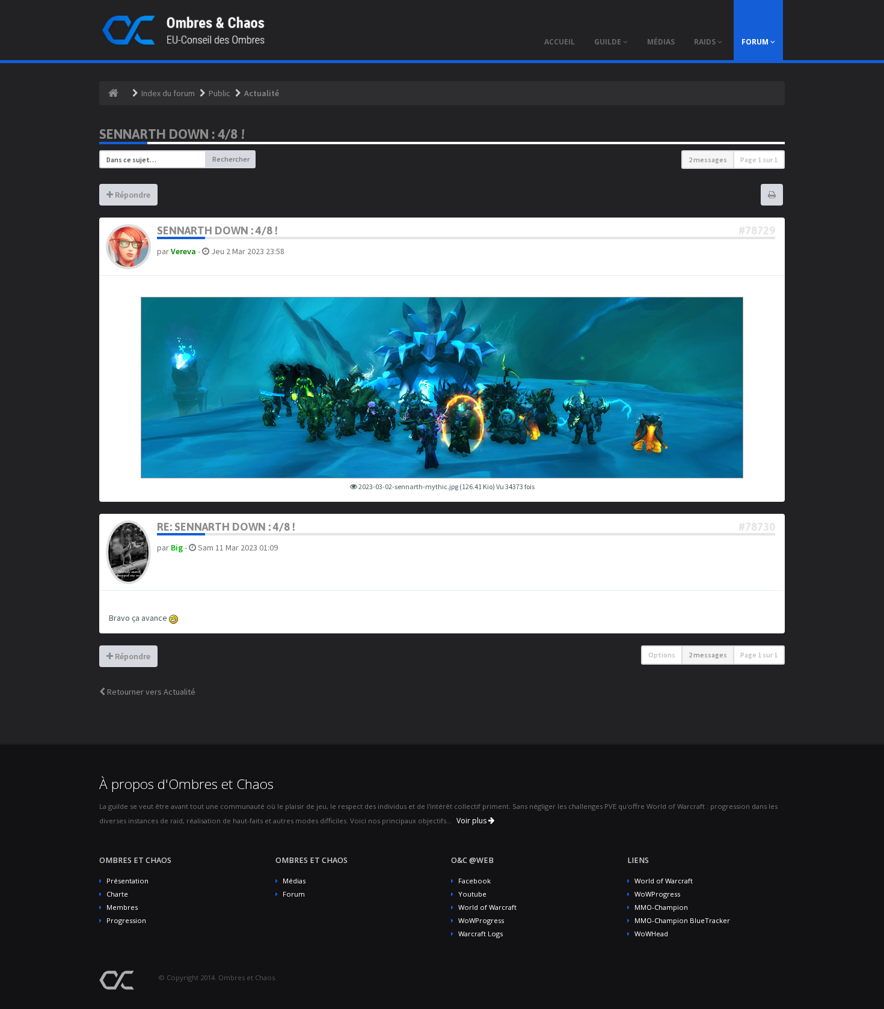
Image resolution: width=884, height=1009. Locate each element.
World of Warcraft (487, 907)
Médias (294, 880)
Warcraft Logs (480, 933)
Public (219, 93)
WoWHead (651, 933)
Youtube (472, 893)
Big (177, 547)
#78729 (756, 230)
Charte (117, 893)
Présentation (127, 880)
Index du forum (168, 93)
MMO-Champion (661, 907)
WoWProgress (481, 920)
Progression (126, 920)
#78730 (756, 526)
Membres (122, 907)
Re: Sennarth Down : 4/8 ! (226, 526)
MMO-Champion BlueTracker (682, 920)
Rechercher (231, 158)
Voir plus (472, 820)
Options (661, 654)
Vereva (183, 251)
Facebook (474, 880)
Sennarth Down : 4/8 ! (172, 134)
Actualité (261, 93)
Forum (294, 893)
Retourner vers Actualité (150, 691)
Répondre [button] (131, 194)
